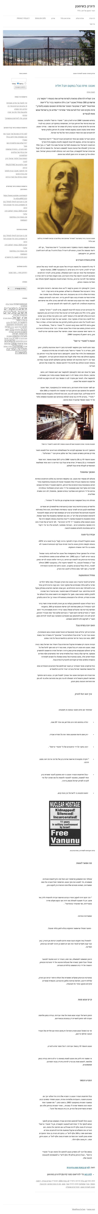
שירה (25, 346)
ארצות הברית (7, 318)
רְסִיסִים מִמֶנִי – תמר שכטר (18, 273)
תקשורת (21, 352)
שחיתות (7, 343)
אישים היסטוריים (15, 308)
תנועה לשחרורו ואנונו (88, 1187)
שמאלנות (82, 1184)
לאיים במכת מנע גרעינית (78, 1167)
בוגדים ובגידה (46, 1181)
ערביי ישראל (8, 338)
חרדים (12, 327)
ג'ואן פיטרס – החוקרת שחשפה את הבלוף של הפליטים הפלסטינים (16, 152)
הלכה (8, 323)
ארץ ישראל (19, 317)
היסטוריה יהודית (19, 322)
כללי (11, 329)
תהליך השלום (8, 346)
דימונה (38, 1181)
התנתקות (10, 324)
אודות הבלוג (80, 18)
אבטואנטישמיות (20, 304)
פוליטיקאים (19, 341)
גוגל (67, 1184)
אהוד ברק (9, 304)
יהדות (24, 329)
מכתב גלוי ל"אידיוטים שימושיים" (16, 118)
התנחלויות (19, 325)
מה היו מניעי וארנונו (54, 1184)
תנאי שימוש (91, 1209)
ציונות (20, 343)
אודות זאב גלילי (65, 18)
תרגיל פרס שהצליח (72, 1187)
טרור (7, 326)
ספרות (9, 336)
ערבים (25, 341)
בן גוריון (24, 320)
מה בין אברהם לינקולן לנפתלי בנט (15, 202)
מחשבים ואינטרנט (21, 332)
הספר (25, 324)
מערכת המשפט (19, 336)
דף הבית (92, 18)
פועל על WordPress (78, 1209)
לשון (7, 329)
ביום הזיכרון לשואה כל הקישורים (16, 257)
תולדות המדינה (16, 349)
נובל (87, 1184)
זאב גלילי (84, 1181)
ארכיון (53, 18)
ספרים (15, 338)
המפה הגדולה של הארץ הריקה (16, 177)
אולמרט (24, 306)
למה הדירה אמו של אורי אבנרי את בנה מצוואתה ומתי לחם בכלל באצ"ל (15, 137)
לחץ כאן (88, 1174)
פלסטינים (9, 340)
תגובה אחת (91, 92)
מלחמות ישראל (19, 333)
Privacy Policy (23, 18)
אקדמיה (16, 315)
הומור (18, 320)
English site (40, 18)
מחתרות (11, 332)
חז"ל (20, 327)
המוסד (92, 1184)
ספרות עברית (23, 338)
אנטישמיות (23, 315)
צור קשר (92, 24)
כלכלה (17, 330)
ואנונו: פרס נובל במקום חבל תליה (75, 85)
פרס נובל (43, 1184)
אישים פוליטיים (15, 312)
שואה (14, 343)
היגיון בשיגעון (85, 6)
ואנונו (63, 1184)
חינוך (16, 327)
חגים (24, 326)
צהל (25, 343)
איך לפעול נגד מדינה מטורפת (17, 103)
